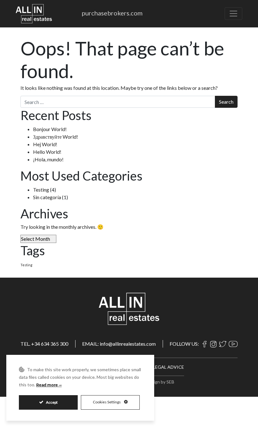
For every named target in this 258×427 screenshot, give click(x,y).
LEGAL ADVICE (168, 367)
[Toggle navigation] (233, 13)
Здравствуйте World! (55, 137)
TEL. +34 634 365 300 (44, 344)
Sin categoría (47, 197)
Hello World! (47, 152)
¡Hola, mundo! (48, 159)
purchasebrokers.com (112, 13)
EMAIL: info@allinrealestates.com (119, 344)
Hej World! (45, 144)
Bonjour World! (50, 129)
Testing (41, 190)
